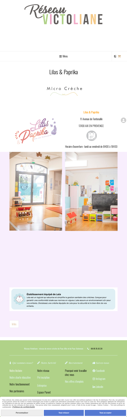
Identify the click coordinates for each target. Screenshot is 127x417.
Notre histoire (15, 371)
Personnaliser (22, 413)
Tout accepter (105, 413)
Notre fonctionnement (19, 384)
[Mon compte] (123, 120)
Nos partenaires (16, 391)
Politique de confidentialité (23, 407)
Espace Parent (44, 392)
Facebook (100, 371)
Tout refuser (64, 413)
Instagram (100, 379)
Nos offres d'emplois (74, 381)
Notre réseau (43, 371)
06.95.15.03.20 (96, 348)
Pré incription (43, 377)
